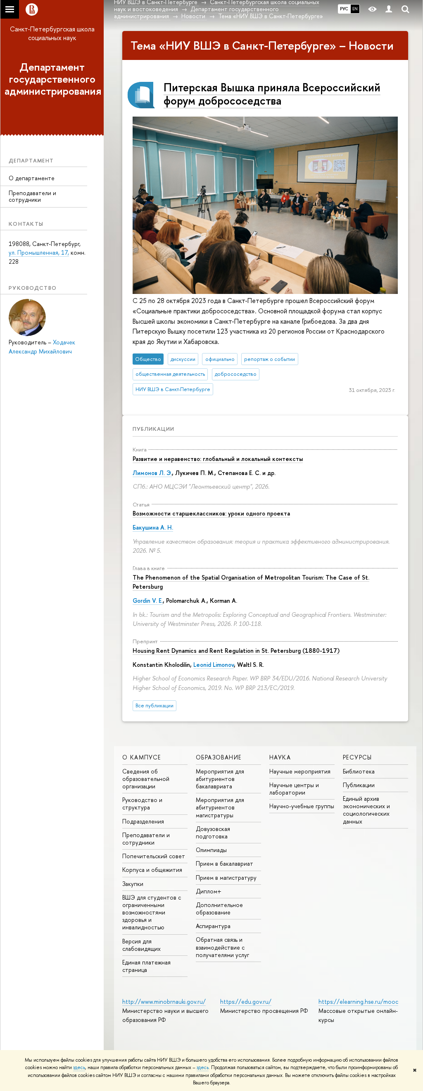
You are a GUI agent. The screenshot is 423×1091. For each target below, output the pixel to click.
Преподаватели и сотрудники (32, 196)
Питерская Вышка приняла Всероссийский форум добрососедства (272, 94)
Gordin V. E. (148, 600)
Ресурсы (357, 757)
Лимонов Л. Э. (152, 473)
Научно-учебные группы (301, 806)
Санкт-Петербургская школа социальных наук (52, 33)
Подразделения (143, 821)
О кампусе (141, 757)
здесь (79, 1067)
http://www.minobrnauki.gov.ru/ (164, 1001)
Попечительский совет (153, 856)
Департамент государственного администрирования (53, 79)
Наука (280, 757)
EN (355, 9)
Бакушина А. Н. (153, 527)
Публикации (153, 428)
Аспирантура (213, 926)
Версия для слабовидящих (141, 945)
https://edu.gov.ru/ (245, 1001)
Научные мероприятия (299, 771)
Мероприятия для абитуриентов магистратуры (220, 807)
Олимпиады (211, 850)
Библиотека (359, 771)
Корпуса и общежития (152, 870)
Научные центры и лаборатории (294, 788)
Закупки (132, 884)
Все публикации (154, 705)
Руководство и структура (142, 803)
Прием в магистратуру (226, 877)
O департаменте (32, 178)
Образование (218, 757)
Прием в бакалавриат (224, 863)
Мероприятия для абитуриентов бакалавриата (220, 778)
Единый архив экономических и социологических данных (366, 810)
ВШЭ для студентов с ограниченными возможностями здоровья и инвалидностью (151, 912)
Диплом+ (208, 891)
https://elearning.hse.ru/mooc (358, 1001)
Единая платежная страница (146, 966)
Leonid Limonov (213, 664)
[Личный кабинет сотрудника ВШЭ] (389, 9)
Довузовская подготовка (213, 832)
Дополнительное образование (219, 908)
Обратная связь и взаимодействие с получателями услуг (222, 947)
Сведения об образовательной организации (145, 778)
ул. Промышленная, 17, (39, 252)
